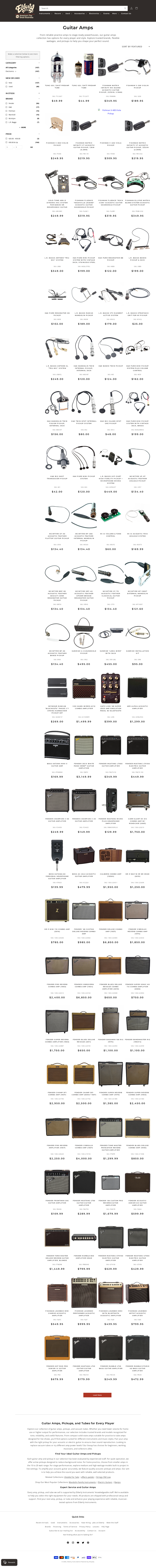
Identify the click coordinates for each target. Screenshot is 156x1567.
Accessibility (80, 1530)
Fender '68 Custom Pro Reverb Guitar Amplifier (111, 1203)
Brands (48, 1526)
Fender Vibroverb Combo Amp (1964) (84, 985)
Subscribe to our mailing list (61, 1530)
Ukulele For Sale (71, 1477)
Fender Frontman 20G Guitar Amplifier (57, 1202)
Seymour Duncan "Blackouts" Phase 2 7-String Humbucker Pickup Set (57, 709)
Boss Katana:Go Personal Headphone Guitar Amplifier (57, 876)
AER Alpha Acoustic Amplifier (137, 707)
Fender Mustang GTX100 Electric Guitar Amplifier (110, 1258)
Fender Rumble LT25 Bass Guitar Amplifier (111, 1367)
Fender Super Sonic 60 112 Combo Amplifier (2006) (138, 986)
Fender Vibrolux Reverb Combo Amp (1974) (138, 931)
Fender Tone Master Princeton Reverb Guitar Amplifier (111, 1148)
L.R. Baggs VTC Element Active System (111, 314)
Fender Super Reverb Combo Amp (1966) (137, 1094)
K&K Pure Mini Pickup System (84, 477)
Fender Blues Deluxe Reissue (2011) (84, 1041)
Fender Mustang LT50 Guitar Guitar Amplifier (84, 1203)
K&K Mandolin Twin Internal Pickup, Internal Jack (84, 368)
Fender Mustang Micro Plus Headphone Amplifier (111, 821)
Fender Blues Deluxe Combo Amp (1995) (137, 1147)
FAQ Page (105, 1526)
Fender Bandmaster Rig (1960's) (137, 1041)
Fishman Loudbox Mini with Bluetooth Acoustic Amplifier (111, 1313)
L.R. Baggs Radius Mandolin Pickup (84, 314)
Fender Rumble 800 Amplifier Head (84, 1257)
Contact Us (91, 1530)
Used (53, 1522)
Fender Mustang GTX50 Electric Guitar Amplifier (137, 1258)
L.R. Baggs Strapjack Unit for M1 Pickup (137, 314)
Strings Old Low (103, 1477)
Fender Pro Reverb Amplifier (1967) (57, 1147)
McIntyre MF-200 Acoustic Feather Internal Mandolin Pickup (84, 537)
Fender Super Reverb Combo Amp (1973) (110, 1094)
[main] (97, 724)
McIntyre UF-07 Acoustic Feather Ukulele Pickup (137, 478)
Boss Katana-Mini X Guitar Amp (57, 765)
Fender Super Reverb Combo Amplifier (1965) (57, 1041)
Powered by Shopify (87, 1562)
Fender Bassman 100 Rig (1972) (110, 1041)
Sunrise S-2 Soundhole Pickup (84, 652)
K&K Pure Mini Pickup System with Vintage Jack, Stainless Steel (84, 260)
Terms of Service (70, 1526)
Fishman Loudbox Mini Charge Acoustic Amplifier (57, 1313)
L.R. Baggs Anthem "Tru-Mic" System (57, 259)
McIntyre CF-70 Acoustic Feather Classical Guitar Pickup (110, 594)
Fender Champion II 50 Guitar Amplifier (57, 820)
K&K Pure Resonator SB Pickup (57, 314)
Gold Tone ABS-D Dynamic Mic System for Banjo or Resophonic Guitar (57, 204)
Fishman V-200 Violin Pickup (137, 87)
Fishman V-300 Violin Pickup (57, 144)
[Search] (125, 8)
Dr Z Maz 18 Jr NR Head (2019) (138, 875)
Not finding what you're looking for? (78, 1534)
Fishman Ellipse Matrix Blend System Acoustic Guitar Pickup (137, 203)
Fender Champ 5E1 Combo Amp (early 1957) (84, 1094)
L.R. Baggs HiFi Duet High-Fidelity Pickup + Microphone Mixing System (111, 479)
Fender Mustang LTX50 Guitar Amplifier (111, 765)
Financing (57, 1526)
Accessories (74, 1522)
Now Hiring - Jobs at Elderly (92, 1522)
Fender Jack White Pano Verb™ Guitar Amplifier (84, 766)
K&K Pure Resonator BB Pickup (110, 259)
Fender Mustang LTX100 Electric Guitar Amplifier (137, 766)
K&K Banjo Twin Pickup (111, 366)
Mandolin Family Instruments (82, 1482)
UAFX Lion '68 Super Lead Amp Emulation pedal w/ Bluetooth (111, 708)
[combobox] (83, 8)
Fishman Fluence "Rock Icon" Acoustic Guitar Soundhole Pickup (110, 203)
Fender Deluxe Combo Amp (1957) (110, 930)
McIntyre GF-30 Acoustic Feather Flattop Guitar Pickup (57, 536)
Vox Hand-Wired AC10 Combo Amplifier (84, 707)
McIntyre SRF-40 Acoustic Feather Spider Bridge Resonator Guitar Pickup (84, 595)
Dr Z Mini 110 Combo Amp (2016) (57, 930)
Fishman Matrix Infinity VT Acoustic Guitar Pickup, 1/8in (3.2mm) (84, 146)
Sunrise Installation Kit (137, 652)
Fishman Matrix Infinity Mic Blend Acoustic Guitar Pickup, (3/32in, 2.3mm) (110, 89)
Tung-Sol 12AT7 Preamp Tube (84, 87)
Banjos (117, 1482)
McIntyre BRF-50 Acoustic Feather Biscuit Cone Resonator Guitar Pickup (57, 595)
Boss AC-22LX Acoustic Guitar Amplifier (84, 875)
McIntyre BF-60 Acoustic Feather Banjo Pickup (57, 653)
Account (102, 1530)
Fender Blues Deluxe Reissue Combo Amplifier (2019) (111, 986)
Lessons (96, 1526)
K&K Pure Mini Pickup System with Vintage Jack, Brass (137, 423)
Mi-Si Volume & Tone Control (110, 535)
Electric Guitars (105, 1482)
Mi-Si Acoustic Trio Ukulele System (137, 535)
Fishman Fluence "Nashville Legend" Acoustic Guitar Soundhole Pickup (84, 204)
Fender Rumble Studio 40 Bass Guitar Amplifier (137, 1368)
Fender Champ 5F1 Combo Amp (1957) (57, 1094)
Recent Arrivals (42, 1522)
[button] (45, 13)
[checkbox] (23, 71)
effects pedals (87, 1477)
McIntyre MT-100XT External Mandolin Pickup (137, 593)
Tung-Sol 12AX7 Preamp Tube (57, 87)
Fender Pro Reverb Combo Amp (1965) (57, 985)
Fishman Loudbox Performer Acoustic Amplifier (84, 1313)
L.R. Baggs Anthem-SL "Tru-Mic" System (57, 367)
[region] (20, 724)
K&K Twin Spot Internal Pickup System (84, 422)
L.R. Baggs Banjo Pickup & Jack (137, 259)
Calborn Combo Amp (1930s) (111, 875)
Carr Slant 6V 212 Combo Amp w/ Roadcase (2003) (137, 821)
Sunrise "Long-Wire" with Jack (111, 652)
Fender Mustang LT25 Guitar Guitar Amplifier (84, 1368)
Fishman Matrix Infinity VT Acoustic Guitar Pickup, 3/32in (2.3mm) (138, 146)
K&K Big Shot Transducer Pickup (57, 477)
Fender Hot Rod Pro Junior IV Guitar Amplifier (57, 1368)
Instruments (62, 1522)
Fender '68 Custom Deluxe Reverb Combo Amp (84, 931)
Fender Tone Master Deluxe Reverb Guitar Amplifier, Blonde (57, 1258)
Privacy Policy (84, 1526)
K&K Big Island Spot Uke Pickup (110, 422)
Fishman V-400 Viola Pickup (111, 144)
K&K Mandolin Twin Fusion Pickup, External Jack (57, 423)
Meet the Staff (112, 1522)
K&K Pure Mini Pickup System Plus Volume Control (137, 368)
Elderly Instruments (73, 1562)
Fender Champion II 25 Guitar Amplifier (84, 820)
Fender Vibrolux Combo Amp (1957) (84, 1147)
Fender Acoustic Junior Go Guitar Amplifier (138, 1203)
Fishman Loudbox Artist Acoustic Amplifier (137, 1313)
